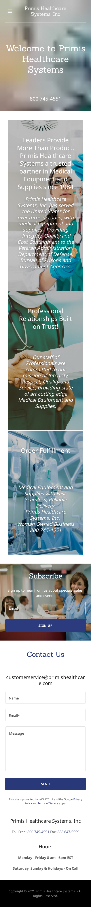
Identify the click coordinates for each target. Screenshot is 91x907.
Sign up (45, 625)
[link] (45, 11)
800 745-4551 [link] (45, 98)
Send (45, 784)
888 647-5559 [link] (68, 831)
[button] (10, 11)
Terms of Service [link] (48, 803)
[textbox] (45, 608)
